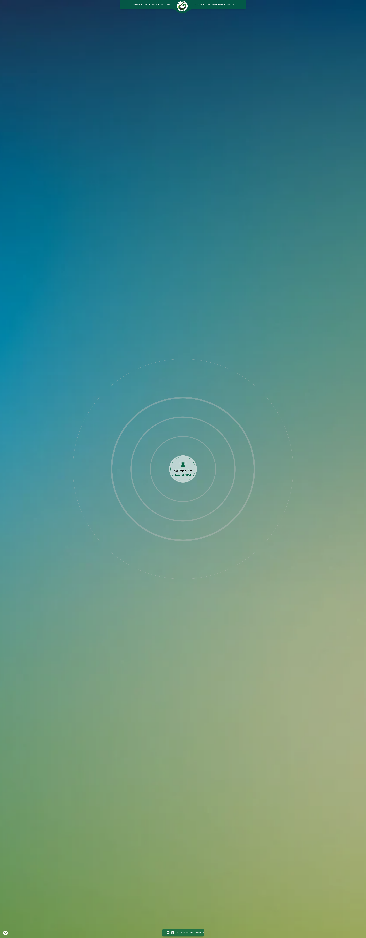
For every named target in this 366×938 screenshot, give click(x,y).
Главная (136, 4)
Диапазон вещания (214, 4)
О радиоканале (150, 4)
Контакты (230, 4)
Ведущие (198, 4)
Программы (165, 4)
